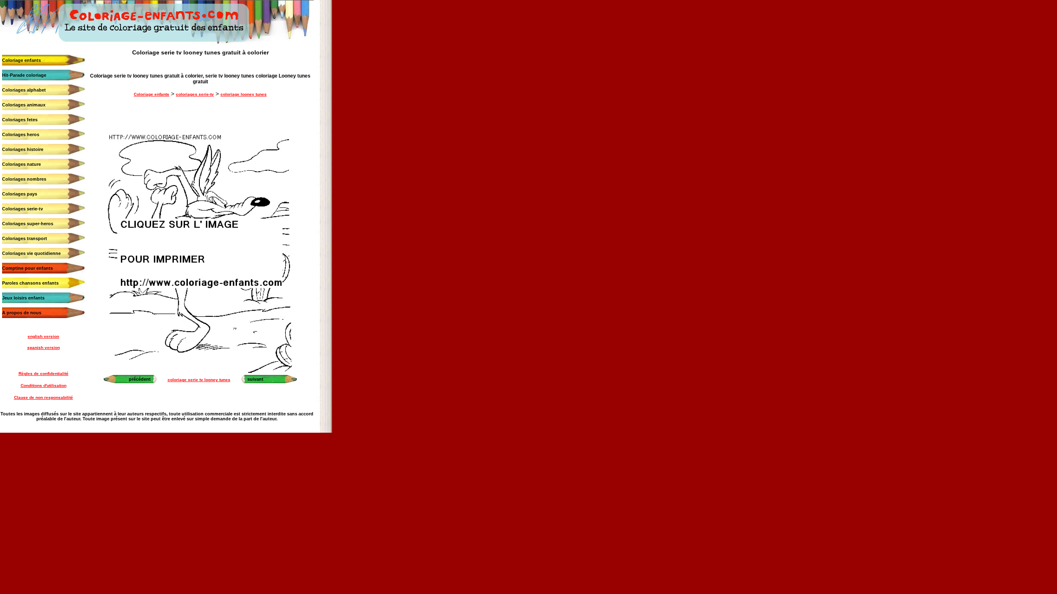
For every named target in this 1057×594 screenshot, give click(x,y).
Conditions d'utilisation (43, 385)
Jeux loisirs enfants (23, 297)
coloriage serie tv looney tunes (199, 379)
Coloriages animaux (23, 104)
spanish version (43, 347)
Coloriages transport (24, 238)
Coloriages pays (19, 193)
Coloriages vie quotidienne (31, 253)
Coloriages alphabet (24, 89)
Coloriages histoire (22, 149)
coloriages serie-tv (195, 94)
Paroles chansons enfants (30, 282)
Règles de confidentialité (44, 373)
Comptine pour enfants (27, 268)
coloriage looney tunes (243, 94)
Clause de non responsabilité (43, 397)
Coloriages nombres (24, 179)
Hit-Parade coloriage (24, 75)
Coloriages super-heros (27, 223)
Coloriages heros (20, 134)
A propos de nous (21, 312)
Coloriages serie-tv (22, 208)
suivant (255, 379)
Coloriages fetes (20, 119)
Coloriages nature (21, 164)
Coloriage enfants (21, 60)
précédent (140, 379)
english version (43, 336)
